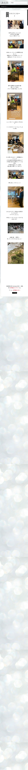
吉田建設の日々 (16, 290)
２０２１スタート (14, 14)
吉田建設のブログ (14, 287)
